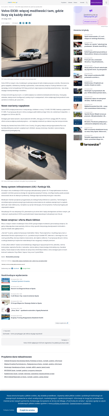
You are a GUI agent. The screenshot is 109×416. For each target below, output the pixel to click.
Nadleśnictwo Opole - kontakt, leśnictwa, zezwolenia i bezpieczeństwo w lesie (29, 374)
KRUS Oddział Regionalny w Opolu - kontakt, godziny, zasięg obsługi (26, 377)
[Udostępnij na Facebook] (30, 23)
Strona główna (4, 6)
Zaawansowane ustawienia (80, 403)
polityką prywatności (61, 403)
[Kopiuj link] (20, 23)
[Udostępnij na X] (26, 23)
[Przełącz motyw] (106, 2)
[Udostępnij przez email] (23, 23)
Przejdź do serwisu (27, 410)
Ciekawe (70, 2)
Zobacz (75, 2)
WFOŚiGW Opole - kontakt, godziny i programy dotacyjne (23, 370)
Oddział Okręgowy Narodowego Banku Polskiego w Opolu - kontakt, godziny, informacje (33, 361)
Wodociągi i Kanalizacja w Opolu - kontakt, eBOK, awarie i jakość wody (27, 367)
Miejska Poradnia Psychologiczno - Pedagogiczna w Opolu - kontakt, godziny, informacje (33, 364)
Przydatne (63, 2)
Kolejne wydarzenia (61, 323)
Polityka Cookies (8, 410)
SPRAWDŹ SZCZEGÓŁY (90, 22)
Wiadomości (11, 6)
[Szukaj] (86, 2)
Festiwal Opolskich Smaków (21, 281)
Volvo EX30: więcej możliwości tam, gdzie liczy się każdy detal (29, 261)
